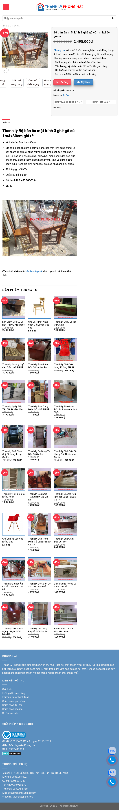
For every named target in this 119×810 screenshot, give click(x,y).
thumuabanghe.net (23, 796)
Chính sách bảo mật (13, 709)
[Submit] (113, 18)
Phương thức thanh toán (15, 697)
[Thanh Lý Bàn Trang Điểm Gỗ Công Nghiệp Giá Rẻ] (39, 524)
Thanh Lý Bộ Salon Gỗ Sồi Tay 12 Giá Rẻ (39, 585)
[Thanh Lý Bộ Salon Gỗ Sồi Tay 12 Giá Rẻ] (39, 568)
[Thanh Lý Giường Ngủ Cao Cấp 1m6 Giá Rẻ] (13, 349)
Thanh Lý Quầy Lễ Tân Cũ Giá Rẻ (65, 323)
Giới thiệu (7, 689)
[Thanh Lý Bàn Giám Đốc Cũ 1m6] (65, 524)
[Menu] (6, 7)
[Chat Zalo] (112, 772)
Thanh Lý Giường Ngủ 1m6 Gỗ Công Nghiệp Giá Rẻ (65, 497)
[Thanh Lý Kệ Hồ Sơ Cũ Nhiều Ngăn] (13, 479)
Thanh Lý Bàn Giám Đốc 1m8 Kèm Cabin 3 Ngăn (65, 409)
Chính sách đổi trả (12, 705)
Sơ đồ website (10, 713)
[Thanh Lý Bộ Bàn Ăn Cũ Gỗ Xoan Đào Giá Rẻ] (13, 568)
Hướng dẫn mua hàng (13, 693)
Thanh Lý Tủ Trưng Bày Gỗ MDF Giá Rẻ (38, 630)
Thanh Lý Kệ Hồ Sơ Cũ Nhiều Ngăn (13, 495)
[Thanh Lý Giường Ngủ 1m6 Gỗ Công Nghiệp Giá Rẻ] (65, 479)
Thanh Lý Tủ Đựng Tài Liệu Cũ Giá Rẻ (39, 453)
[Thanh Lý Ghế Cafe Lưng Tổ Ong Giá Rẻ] (65, 349)
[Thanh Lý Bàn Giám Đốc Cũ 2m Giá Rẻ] (39, 349)
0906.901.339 (18, 780)
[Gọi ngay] (112, 782)
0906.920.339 (18, 784)
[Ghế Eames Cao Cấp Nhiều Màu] (13, 524)
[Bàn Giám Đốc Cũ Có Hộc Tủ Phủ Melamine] (13, 307)
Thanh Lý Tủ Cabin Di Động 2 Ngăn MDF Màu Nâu (12, 631)
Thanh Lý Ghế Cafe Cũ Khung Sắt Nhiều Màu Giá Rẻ (65, 454)
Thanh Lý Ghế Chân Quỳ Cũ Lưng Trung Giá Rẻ (12, 454)
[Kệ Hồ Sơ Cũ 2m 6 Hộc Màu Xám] (65, 613)
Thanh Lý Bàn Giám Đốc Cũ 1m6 (64, 540)
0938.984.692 (19, 776)
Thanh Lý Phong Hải (13, 664)
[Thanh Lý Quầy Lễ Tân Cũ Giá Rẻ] (65, 307)
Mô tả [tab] (6, 122)
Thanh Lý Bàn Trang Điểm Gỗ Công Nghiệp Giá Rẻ (39, 542)
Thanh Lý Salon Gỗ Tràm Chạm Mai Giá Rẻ (38, 497)
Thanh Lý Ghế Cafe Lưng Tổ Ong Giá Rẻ (64, 366)
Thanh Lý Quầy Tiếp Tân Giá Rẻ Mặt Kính (12, 408)
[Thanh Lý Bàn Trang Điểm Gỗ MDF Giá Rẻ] (39, 391)
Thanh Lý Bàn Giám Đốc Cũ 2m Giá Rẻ (38, 366)
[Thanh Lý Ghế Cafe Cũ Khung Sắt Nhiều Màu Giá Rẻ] (65, 436)
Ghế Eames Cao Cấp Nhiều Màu (12, 540)
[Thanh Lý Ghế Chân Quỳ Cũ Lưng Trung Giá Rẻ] (13, 436)
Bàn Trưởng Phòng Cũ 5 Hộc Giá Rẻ (65, 585)
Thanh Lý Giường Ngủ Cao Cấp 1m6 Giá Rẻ (13, 366)
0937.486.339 (16, 749)
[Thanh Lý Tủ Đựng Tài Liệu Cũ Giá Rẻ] (39, 436)
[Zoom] (6, 70)
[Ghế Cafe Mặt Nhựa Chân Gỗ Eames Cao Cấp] (39, 307)
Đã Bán (17, 26)
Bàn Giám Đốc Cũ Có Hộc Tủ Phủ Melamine (13, 323)
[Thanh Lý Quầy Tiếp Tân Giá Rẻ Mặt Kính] (13, 391)
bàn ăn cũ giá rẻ (34, 271)
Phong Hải (59, 50)
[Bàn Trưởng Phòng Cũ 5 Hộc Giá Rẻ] (65, 568)
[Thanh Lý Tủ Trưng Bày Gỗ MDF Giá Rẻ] (39, 613)
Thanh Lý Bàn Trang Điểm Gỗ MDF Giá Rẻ (38, 408)
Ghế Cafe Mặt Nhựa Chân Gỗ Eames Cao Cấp (38, 325)
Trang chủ (6, 26)
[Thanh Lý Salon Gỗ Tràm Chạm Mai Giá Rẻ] (39, 479)
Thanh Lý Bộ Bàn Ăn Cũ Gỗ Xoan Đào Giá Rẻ (12, 586)
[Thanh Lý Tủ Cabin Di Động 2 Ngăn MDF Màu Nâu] (13, 613)
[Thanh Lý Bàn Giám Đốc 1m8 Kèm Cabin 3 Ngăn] (65, 391)
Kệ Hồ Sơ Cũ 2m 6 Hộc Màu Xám (63, 630)
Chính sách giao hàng (13, 701)
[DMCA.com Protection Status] (11, 753)
